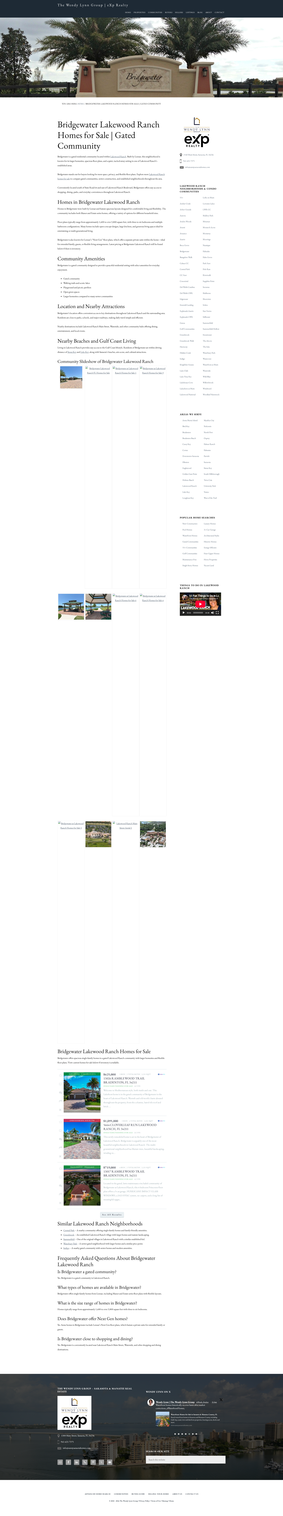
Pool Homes (187, 529)
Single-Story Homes (190, 565)
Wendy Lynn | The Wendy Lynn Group (175, 1402)
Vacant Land (209, 565)
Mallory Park (208, 215)
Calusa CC (184, 263)
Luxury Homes (210, 523)
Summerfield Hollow (211, 329)
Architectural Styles (211, 535)
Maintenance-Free (189, 559)
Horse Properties (210, 559)
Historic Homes (210, 541)
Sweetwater (207, 334)
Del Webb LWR (186, 293)
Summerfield (69, 1239)
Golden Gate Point (189, 474)
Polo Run (206, 269)
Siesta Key (72, 352)
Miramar (206, 221)
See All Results (112, 1214)
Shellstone (207, 293)
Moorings (207, 239)
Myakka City (209, 420)
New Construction (189, 523)
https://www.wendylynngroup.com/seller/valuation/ (196, 1408)
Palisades (206, 251)
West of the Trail (210, 498)
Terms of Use (156, 1501)
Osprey (207, 438)
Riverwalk (207, 275)
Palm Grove (207, 257)
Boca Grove (184, 245)
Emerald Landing (186, 305)
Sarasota (207, 462)
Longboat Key (188, 498)
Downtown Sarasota (190, 456)
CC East (183, 275)
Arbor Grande (185, 209)
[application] (200, 604)
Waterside (206, 370)
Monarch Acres (209, 227)
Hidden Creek (185, 352)
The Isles (206, 346)
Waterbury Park (70, 1243)
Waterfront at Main (210, 364)
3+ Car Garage (210, 529)
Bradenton (186, 432)
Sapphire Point (208, 281)
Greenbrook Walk (187, 341)
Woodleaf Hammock (211, 394)
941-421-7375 (189, 161)
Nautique (206, 245)
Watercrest (207, 358)
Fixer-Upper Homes (211, 553)
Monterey (206, 233)
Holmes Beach (188, 480)
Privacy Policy (144, 1501)
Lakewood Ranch (118, 156)
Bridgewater (184, 251)
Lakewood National (188, 394)
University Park (210, 486)
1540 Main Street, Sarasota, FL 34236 (199, 154)
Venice (206, 492)
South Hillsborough (211, 474)
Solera (205, 305)
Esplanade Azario (187, 311)
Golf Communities (187, 329)
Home (171, 1501)
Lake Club (184, 370)
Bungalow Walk (186, 257)
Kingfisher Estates (187, 364)
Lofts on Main (208, 197)
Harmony (183, 346)
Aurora (183, 215)
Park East (206, 263)
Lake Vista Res (185, 376)
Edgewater (184, 299)
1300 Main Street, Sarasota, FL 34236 (77, 1435)
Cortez (185, 450)
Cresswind (184, 281)
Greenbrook (68, 1234)
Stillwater (206, 317)
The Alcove (207, 341)
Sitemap (165, 1501)
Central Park (68, 1230)
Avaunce (183, 233)
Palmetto (207, 450)
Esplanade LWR (186, 317)
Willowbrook (208, 382)
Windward (207, 388)
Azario (182, 239)
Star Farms (207, 311)
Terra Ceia (208, 480)
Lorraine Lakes (209, 203)
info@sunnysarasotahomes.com (197, 167)
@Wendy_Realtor (202, 1402)
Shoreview (207, 299)
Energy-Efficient (210, 547)
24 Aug (214, 1402)
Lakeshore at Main (187, 388)
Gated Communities (190, 541)
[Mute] (212, 612)
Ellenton (185, 462)
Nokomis (207, 426)
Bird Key (185, 426)
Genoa (182, 323)
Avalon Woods (185, 221)
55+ (181, 197)
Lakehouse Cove (186, 382)
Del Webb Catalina (187, 287)
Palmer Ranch (209, 444)
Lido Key (84, 352)
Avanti (182, 227)
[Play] (183, 612)
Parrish (206, 456)
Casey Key (186, 444)
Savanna (206, 287)
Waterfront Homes (189, 535)
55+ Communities (189, 547)
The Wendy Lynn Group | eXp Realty (93, 5)
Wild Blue (206, 376)
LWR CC (207, 209)
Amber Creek (185, 203)
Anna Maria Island (190, 420)
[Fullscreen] (217, 612)
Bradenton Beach (189, 438)
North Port (208, 432)
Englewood (186, 468)
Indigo (66, 1248)
